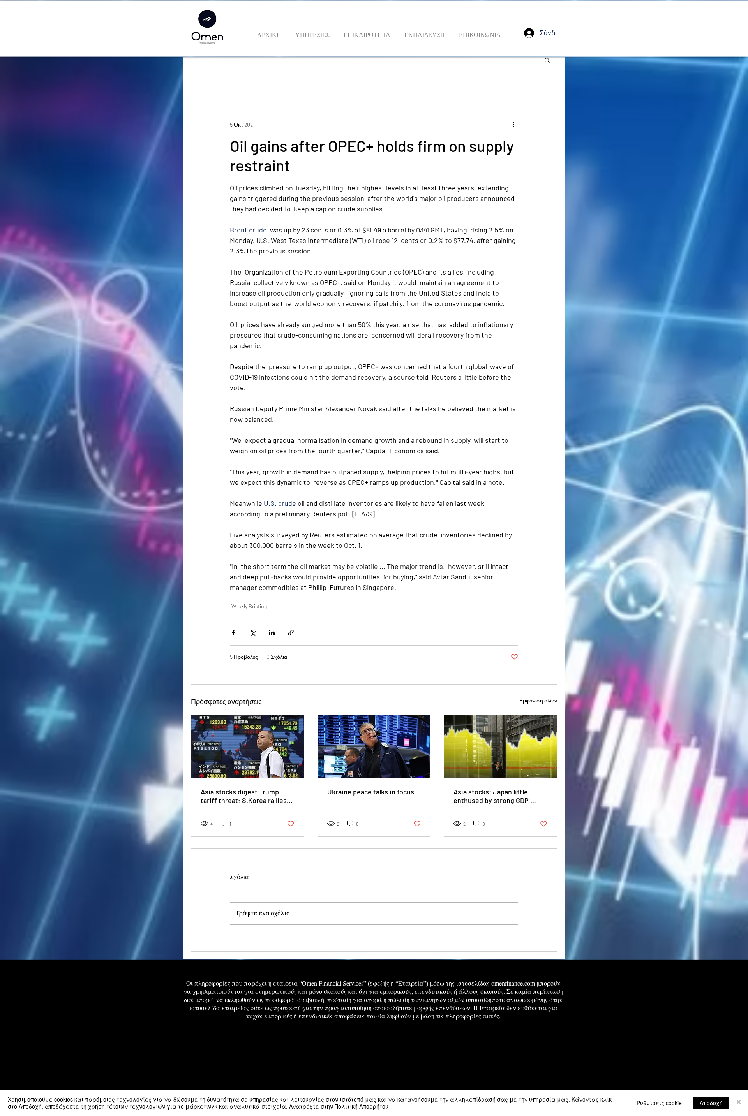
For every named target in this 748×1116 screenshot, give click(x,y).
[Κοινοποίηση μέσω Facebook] (233, 632)
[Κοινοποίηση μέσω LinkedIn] (271, 632)
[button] (547, 60)
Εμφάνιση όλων (538, 700)
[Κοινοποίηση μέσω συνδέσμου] (291, 632)
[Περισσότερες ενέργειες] (513, 124)
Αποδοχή (711, 1103)
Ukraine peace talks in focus (370, 791)
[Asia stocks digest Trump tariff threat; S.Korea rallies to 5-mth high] (247, 746)
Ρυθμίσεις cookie (659, 1103)
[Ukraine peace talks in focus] (374, 746)
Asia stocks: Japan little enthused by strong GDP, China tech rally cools (491, 795)
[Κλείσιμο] (738, 1103)
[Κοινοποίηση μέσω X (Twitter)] (252, 632)
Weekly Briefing (249, 606)
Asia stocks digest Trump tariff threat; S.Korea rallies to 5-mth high (244, 795)
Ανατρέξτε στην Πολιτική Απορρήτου (338, 1106)
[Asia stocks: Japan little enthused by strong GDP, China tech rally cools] (500, 746)
